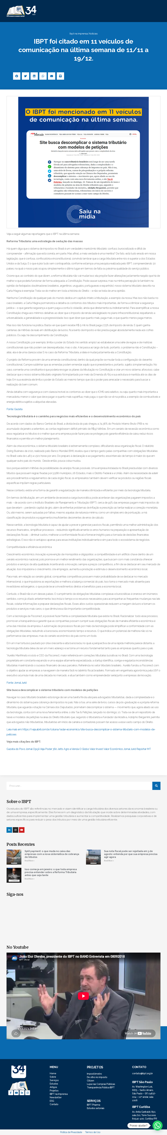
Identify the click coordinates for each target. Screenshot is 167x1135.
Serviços (54, 1080)
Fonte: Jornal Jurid (17, 682)
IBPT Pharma (93, 1104)
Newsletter (55, 1097)
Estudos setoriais (96, 1108)
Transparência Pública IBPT (101, 1087)
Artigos (53, 1087)
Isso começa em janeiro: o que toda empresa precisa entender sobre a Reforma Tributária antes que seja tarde (51, 872)
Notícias (93, 33)
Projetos (54, 1090)
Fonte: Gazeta (15, 409)
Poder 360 (51, 749)
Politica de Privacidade (71, 1132)
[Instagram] (15, 830)
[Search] (156, 786)
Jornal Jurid (129, 749)
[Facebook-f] (10, 1092)
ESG (52, 1101)
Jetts (60, 749)
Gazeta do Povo (16, 749)
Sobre (53, 1077)
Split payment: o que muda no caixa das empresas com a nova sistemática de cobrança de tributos (52, 854)
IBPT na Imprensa (59, 1094)
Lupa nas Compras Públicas (101, 1084)
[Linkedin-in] (9, 830)
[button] (101, 11)
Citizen (90, 1080)
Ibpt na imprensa (79, 33)
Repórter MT (144, 749)
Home (53, 1073)
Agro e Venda (71, 749)
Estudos (54, 1083)
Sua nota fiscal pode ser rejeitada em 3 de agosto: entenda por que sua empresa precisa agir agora (130, 854)
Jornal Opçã (32, 749)
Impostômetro (94, 1073)
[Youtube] (16, 1092)
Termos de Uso (92, 1132)
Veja (42, 749)
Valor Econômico (113, 749)
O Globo (84, 749)
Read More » (29, 861)
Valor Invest (96, 749)
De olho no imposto (97, 1077)
